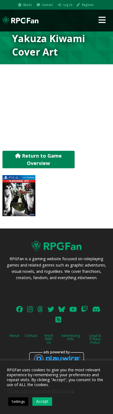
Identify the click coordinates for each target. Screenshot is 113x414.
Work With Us (48, 339)
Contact (47, 4)
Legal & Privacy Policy (95, 339)
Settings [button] (18, 401)
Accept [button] (42, 401)
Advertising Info (70, 337)
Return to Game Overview (41, 159)
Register (88, 4)
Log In (67, 4)
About (27, 4)
